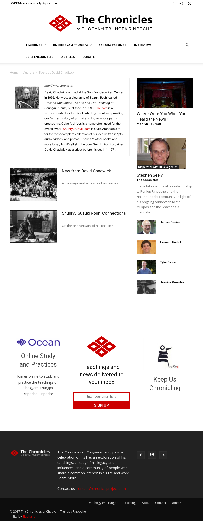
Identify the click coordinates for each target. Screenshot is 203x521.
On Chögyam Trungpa (70, 45)
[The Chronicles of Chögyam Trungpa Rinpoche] (101, 23)
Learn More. (67, 478)
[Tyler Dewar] (146, 267)
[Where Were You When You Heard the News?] (165, 93)
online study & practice (34, 3)
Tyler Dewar (168, 262)
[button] (187, 45)
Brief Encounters (39, 57)
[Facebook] (173, 3)
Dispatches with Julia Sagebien (158, 167)
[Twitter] (189, 3)
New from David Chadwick (86, 170)
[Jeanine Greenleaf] (146, 287)
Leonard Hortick (171, 242)
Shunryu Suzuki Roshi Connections (94, 213)
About (146, 503)
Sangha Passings (112, 45)
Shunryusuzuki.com (76, 129)
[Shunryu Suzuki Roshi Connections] (33, 226)
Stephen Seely (150, 175)
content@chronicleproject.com (101, 488)
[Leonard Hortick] (146, 247)
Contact (160, 503)
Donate (89, 57)
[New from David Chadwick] (33, 184)
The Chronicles (147, 179)
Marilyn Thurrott (149, 124)
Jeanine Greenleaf (173, 282)
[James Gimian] (146, 227)
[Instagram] (181, 3)
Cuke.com (100, 108)
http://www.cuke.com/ (58, 85)
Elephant (29, 516)
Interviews (143, 45)
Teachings (34, 45)
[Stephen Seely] (165, 153)
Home (14, 72)
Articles (68, 57)
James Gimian (170, 222)
